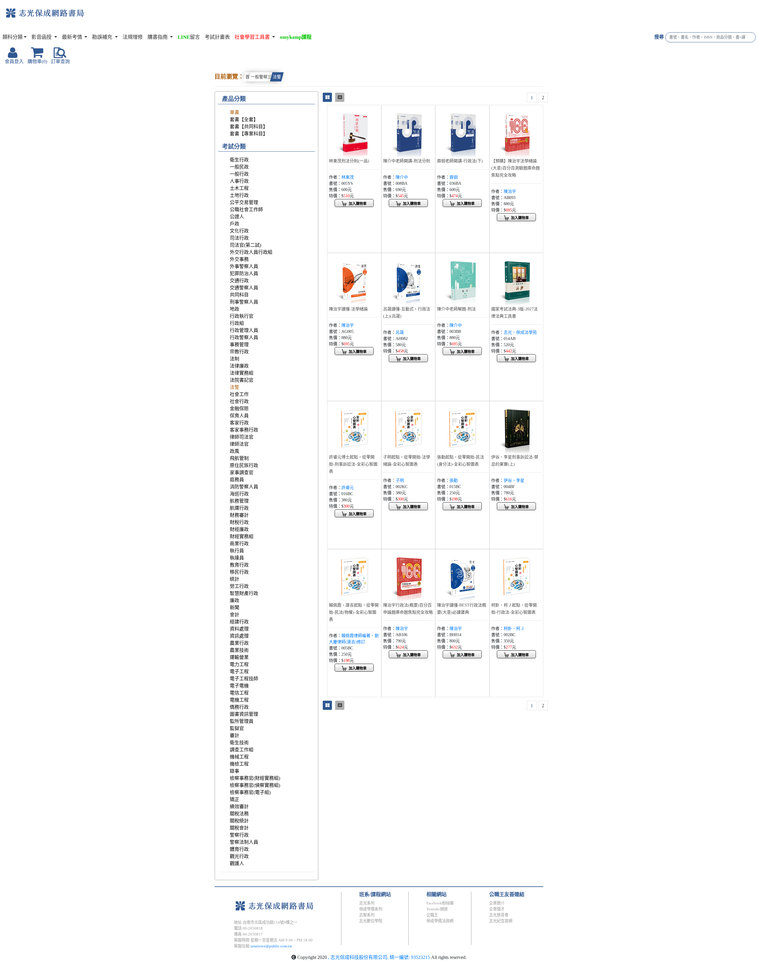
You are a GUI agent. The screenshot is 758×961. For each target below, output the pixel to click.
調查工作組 (241, 749)
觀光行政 (239, 856)
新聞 (234, 607)
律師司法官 (241, 436)
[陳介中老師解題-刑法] (462, 279)
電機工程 (239, 699)
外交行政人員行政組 (251, 252)
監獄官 (237, 728)
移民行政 (239, 572)
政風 (234, 451)
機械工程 (239, 756)
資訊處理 (239, 635)
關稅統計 (239, 820)
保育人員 (239, 415)
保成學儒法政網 (439, 921)
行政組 (237, 323)
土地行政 (239, 195)
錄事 (234, 771)
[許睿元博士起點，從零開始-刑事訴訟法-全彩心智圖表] (354, 427)
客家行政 (239, 422)
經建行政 (239, 621)
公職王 (432, 915)
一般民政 (239, 166)
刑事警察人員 (244, 301)
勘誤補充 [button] (102, 37)
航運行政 (239, 508)
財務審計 (239, 515)
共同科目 (239, 294)
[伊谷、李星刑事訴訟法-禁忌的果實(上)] (516, 427)
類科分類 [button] (12, 37)
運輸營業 (239, 657)
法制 (234, 358)
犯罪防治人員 (244, 273)
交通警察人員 (244, 287)
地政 (234, 309)
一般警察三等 (263, 77)
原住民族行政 (244, 465)
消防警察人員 (244, 486)
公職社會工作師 (246, 209)
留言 (189, 37)
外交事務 (239, 259)
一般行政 (239, 174)
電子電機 (239, 685)
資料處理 (239, 628)
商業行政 (239, 543)
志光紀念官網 (500, 921)
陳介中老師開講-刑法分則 (406, 161)
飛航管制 (239, 458)
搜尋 (659, 36)
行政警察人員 (244, 337)
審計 (234, 735)
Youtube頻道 (437, 909)
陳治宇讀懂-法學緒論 (348, 309)
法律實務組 (241, 373)
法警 (277, 77)
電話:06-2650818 (248, 928)
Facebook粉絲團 (440, 903)
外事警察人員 (244, 266)
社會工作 (239, 394)
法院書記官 (241, 380)
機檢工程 (239, 763)
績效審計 (239, 806)
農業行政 (239, 643)
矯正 (234, 799)
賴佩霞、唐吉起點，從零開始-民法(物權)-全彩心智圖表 (354, 612)
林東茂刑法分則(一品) (349, 161)
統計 (234, 579)
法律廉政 (239, 365)
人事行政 (239, 181)
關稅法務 (239, 813)
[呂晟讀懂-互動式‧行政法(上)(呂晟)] (408, 279)
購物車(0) (37, 61)
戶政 (234, 223)
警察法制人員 (244, 842)
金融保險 (239, 408)
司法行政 (239, 237)
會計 (234, 614)
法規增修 (133, 37)
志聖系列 (367, 915)
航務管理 (239, 500)
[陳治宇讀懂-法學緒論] (354, 279)
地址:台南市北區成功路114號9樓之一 (265, 922)
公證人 (237, 216)
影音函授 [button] (42, 37)
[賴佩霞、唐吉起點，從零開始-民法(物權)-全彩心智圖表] (354, 575)
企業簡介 (497, 903)
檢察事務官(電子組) (250, 792)
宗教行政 (239, 351)
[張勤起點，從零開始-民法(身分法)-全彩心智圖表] (462, 427)
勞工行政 (239, 586)
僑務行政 (239, 707)
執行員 (237, 550)
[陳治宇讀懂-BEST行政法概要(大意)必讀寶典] (462, 575)
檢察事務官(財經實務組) (255, 778)
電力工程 (239, 664)
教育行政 (239, 564)
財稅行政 (239, 522)
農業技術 (239, 650)
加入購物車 (358, 204)
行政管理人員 (244, 330)
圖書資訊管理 (244, 714)
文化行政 (239, 230)
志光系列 (367, 903)
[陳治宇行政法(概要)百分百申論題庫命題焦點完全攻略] (408, 575)
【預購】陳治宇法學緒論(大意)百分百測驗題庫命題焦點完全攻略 (515, 168)
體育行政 (239, 849)
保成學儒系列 (370, 909)
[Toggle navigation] (108, 18)
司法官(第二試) (245, 245)
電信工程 (239, 692)
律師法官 (239, 444)
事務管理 (239, 344)
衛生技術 (239, 742)
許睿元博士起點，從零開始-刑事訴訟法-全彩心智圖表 (353, 464)
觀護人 (237, 863)
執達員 (237, 557)
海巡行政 (239, 493)
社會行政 (239, 401)
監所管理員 (241, 721)
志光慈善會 (498, 915)
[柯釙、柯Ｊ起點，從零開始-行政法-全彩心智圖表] (516, 575)
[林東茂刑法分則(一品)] (354, 131)
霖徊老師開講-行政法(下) (460, 161)
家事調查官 (241, 472)
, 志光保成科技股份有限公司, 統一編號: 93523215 (379, 957)
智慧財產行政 (244, 593)
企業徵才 (497, 909)
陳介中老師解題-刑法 (456, 309)
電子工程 (239, 671)
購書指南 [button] (158, 37)
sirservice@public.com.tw (271, 946)
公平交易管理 (244, 202)
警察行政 (239, 835)
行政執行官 (241, 316)
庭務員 (237, 479)
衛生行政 (239, 159)
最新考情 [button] (72, 37)
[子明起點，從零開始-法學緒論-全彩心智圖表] (408, 427)
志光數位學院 (370, 921)
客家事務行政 (244, 429)
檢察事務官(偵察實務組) (255, 785)
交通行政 (239, 280)
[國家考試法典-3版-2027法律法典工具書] (516, 279)
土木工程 (239, 188)
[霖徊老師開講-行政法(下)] (462, 131)
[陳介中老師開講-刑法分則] (408, 131)
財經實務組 (241, 536)
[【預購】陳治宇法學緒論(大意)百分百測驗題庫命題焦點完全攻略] (516, 131)
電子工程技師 (244, 678)
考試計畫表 (217, 37)
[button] (254, 37)
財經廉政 (239, 529)
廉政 (234, 600)
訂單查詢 (60, 61)
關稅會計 (239, 827)
